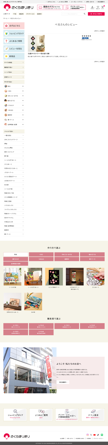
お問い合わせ (90, 1)
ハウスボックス (8, 205)
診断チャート (8, 77)
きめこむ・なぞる (13, 96)
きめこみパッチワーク (10, 139)
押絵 (5, 144)
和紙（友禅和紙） (9, 226)
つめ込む (10, 110)
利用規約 (89, 438)
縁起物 (21, 14)
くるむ (9, 91)
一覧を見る (7, 135)
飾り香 (6, 156)
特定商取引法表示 (80, 438)
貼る (9, 86)
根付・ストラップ (9, 152)
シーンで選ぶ (8, 72)
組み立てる (11, 101)
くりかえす (11, 105)
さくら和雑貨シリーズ (10, 197)
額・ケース (11, 120)
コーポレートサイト (77, 1)
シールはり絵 (8, 189)
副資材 (39, 14)
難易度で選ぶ (8, 67)
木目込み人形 (8, 222)
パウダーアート (8, 172)
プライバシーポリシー (98, 438)
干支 (14, 14)
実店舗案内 (101, 1)
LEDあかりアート (9, 181)
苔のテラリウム (9, 218)
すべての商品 (8, 62)
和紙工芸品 (7, 201)
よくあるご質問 (63, 1)
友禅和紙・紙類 (12, 124)
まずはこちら (51, 1)
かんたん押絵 (8, 148)
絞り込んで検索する (97, 14)
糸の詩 (6, 185)
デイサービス (30, 14)
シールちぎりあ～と (10, 160)
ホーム (5, 18)
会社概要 (62, 438)
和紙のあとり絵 (9, 193)
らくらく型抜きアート (10, 176)
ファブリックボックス (10, 209)
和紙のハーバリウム (10, 214)
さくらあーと (8, 164)
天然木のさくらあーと (11, 168)
